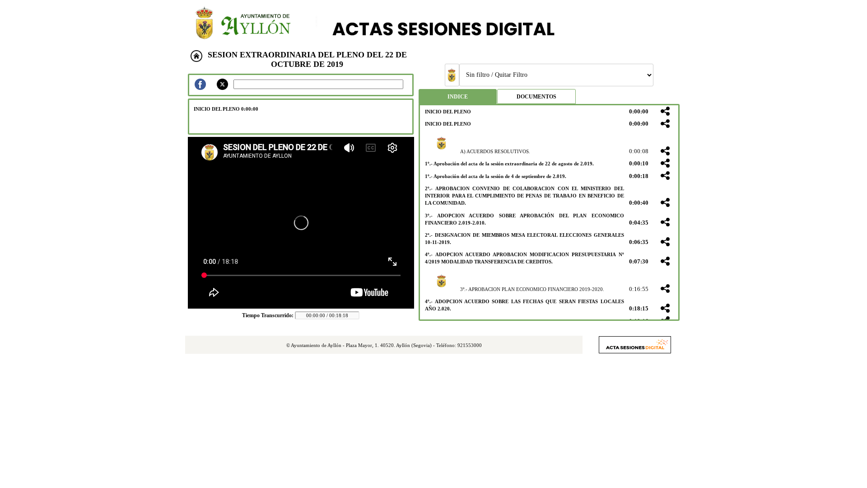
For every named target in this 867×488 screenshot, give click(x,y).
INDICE (457, 97)
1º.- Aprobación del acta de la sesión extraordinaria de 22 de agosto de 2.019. (509, 163)
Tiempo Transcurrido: (268, 315)
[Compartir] (665, 112)
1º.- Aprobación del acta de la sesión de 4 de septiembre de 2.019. (495, 176)
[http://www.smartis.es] (635, 351)
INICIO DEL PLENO (448, 111)
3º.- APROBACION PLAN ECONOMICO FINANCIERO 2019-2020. (532, 289)
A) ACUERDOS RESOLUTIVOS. (495, 151)
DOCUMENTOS (536, 97)
